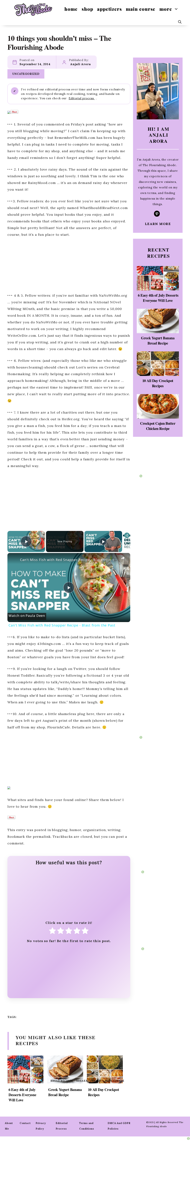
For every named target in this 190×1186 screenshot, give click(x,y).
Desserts (18, 1080)
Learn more (158, 224)
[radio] (52, 931)
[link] (13, 559)
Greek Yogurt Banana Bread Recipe (65, 1092)
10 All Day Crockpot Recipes (103, 1092)
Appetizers (109, 9)
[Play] (103, 541)
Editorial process (82, 98)
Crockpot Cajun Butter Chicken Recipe (158, 426)
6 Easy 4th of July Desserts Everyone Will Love (22, 1095)
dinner (95, 1080)
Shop (87, 9)
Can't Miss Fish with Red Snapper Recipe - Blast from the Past (73, 559)
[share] (122, 558)
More (165, 9)
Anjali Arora (80, 64)
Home (71, 9)
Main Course (140, 9)
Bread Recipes (61, 1080)
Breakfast (84, 1080)
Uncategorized (26, 74)
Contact (25, 1123)
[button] (180, 22)
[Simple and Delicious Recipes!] (33, 9)
